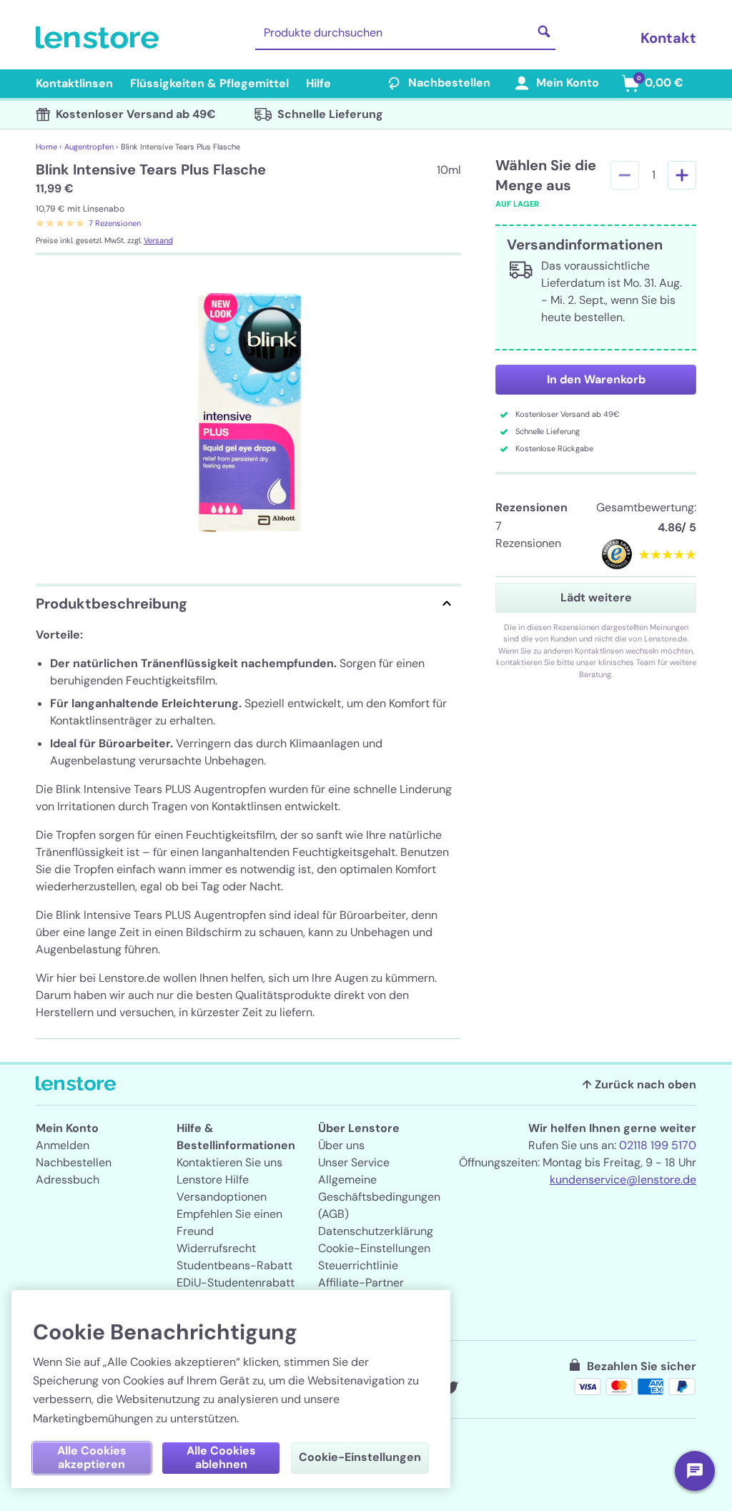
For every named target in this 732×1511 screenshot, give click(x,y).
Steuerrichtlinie (358, 1265)
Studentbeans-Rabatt (234, 1265)
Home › (48, 147)
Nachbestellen (449, 82)
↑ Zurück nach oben (639, 1084)
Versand (158, 240)
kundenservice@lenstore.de (623, 1179)
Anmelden (62, 1145)
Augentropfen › (91, 147)
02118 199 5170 (657, 1145)
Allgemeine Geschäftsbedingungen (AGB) (379, 1196)
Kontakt (668, 38)
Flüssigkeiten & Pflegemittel (209, 83)
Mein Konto (567, 82)
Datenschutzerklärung (375, 1231)
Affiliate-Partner (361, 1282)
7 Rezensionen (115, 223)
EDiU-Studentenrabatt (236, 1282)
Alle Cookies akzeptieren (92, 1457)
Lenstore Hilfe (213, 1179)
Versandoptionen (222, 1196)
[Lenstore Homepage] (100, 37)
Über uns (341, 1145)
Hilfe (318, 83)
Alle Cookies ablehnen (221, 1457)
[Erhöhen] (682, 175)
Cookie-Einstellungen (374, 1248)
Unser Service (354, 1162)
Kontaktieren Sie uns (229, 1162)
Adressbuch (67, 1179)
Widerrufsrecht (216, 1248)
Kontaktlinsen (74, 83)
